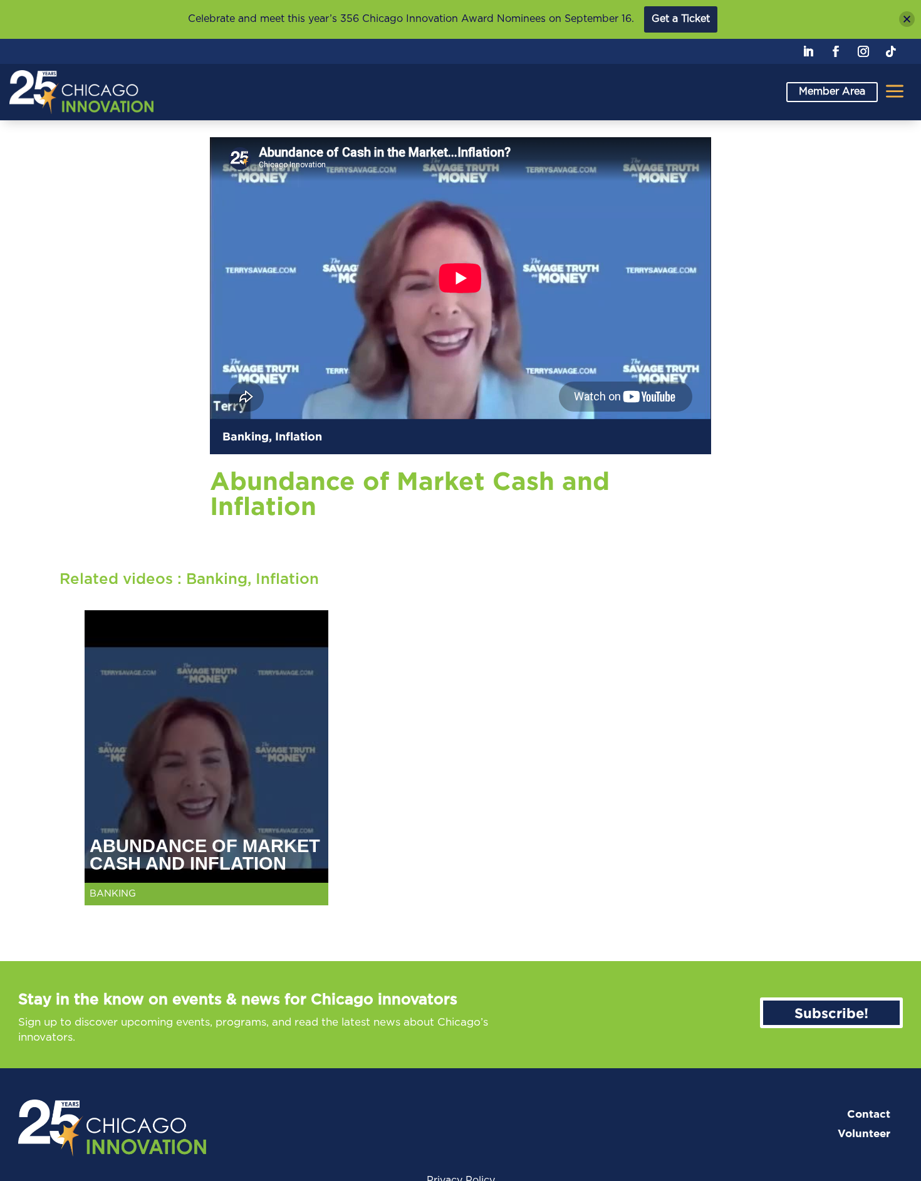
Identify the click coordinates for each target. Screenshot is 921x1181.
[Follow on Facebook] (836, 51)
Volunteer (864, 1133)
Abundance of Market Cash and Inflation (205, 855)
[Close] (907, 19)
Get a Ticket (681, 19)
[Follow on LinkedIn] (808, 51)
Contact (868, 1114)
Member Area (832, 91)
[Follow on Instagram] (863, 51)
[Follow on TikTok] (891, 51)
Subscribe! (831, 1013)
